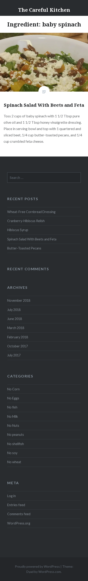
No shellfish (15, 444)
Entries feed (16, 505)
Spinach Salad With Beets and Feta (31, 239)
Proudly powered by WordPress (37, 566)
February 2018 (17, 337)
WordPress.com (49, 572)
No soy (12, 453)
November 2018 (18, 300)
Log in (11, 496)
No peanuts (15, 434)
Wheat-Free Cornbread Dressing (31, 212)
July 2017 (14, 355)
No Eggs (13, 398)
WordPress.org (18, 523)
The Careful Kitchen (44, 9)
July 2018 (14, 310)
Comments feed (18, 514)
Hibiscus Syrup (17, 230)
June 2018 (14, 319)
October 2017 (17, 346)
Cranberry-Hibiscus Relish (26, 221)
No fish (12, 407)
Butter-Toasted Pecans (24, 248)
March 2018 (15, 328)
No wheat (14, 462)
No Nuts (13, 425)
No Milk (12, 416)
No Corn (13, 389)
